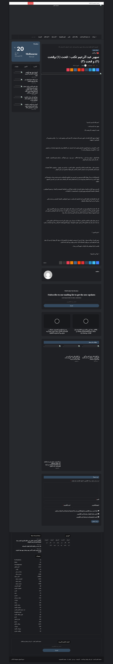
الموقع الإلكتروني (95, 505)
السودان (52, 539)
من (58, 545)
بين (61, 542)
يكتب (51, 545)
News (15, 562)
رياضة (15, 602)
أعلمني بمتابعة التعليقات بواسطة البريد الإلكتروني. (87, 514)
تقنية (15, 593)
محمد (65, 545)
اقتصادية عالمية (17, 588)
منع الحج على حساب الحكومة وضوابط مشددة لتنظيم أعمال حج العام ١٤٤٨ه (31, 99)
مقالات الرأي (75, 36)
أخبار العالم (46, 36)
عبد (54, 542)
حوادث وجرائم (17, 597)
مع (61, 545)
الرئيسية (40, 36)
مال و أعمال (17, 619)
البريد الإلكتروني (66, 505)
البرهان (68, 539)
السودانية (46, 539)
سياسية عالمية (17, 607)
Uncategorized (18, 564)
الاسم (97, 499)
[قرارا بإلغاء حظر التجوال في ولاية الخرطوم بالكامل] (18, 82)
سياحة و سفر (19, 571)
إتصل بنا (69, 659)
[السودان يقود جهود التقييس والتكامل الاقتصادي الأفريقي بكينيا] (18, 74)
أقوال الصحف (17, 586)
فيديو (15, 617)
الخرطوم (57, 539)
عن (47, 542)
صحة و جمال (85, 47)
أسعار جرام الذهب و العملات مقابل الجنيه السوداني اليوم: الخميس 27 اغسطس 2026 (31, 106)
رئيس (58, 542)
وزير (55, 545)
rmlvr (83, 65)
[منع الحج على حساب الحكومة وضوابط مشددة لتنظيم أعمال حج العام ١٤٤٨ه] (18, 99)
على (50, 542)
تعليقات (16, 66)
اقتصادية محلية (19, 579)
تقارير (69, 36)
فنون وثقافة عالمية (18, 614)
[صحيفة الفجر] (56, 20)
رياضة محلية (18, 581)
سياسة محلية (19, 583)
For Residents (17, 559)
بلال (65, 542)
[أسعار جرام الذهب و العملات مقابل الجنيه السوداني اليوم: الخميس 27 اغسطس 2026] (18, 106)
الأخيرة (35, 66)
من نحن (73, 659)
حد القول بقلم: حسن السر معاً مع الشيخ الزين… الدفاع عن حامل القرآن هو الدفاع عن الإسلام (90, 358)
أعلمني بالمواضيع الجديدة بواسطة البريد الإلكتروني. (87, 517)
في (68, 545)
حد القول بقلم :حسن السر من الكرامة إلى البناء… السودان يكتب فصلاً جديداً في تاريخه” (72, 358)
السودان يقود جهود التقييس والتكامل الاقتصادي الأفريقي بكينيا (31, 74)
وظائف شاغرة (17, 631)
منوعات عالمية (17, 628)
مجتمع (15, 621)
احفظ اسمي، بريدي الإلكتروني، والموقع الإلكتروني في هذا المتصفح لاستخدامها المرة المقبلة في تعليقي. (76, 511)
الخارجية (62, 539)
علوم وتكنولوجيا (62, 36)
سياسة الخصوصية (62, 659)
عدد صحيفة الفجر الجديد (85, 36)
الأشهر (25, 66)
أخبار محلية (54, 36)
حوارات (16, 600)
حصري (16, 595)
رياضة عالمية (17, 605)
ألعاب (17, 569)
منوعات (93, 36)
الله (68, 542)
